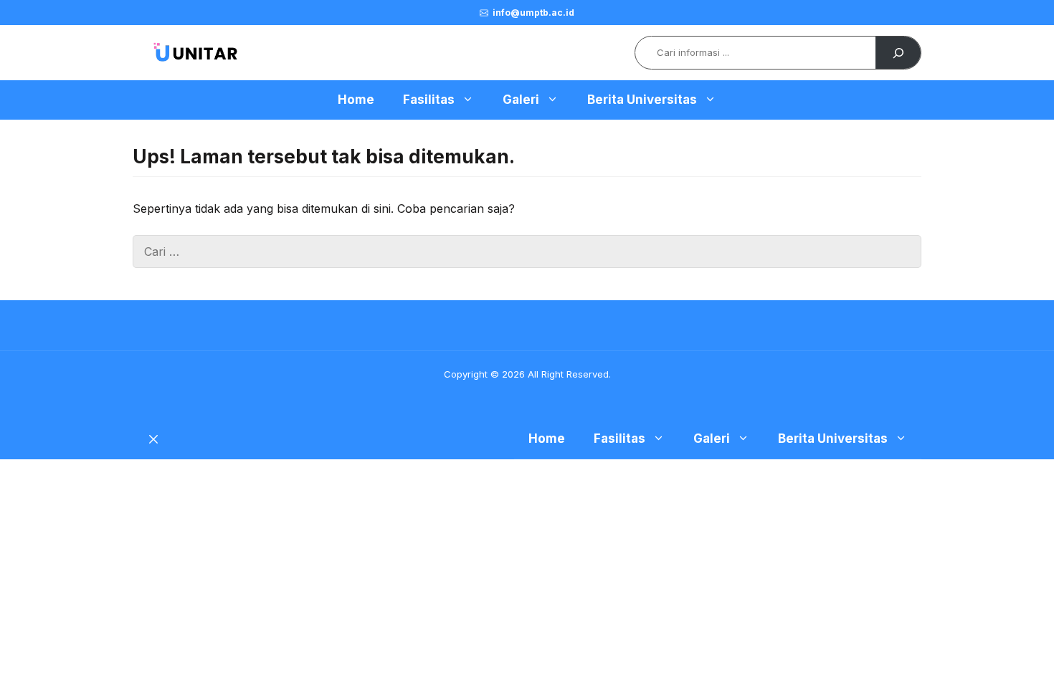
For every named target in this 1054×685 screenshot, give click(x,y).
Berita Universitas (642, 99)
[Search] (898, 53)
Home (356, 99)
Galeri (521, 99)
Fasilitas (429, 99)
